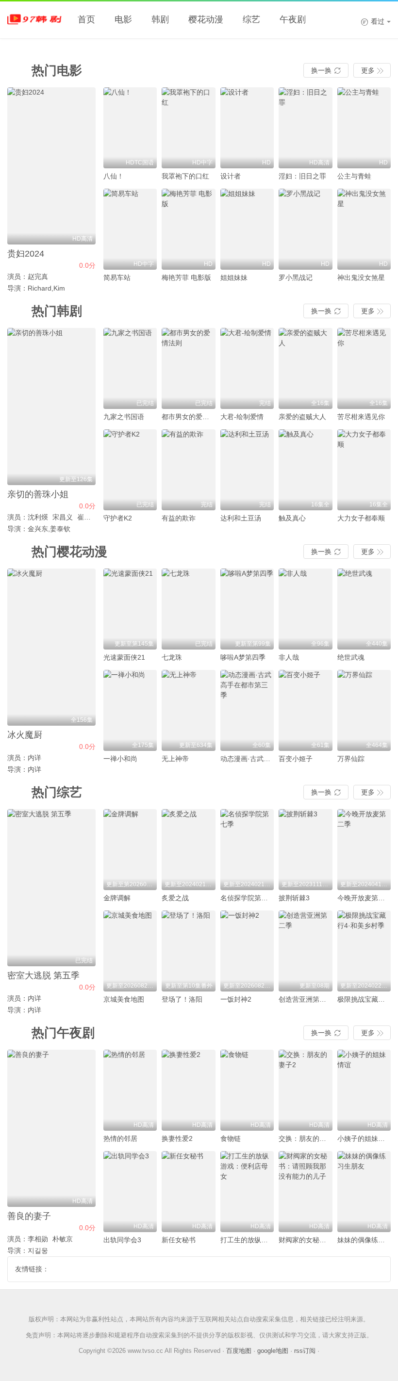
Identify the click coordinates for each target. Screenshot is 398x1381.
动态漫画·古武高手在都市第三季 (269, 759)
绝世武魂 (351, 657)
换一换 (326, 70)
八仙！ (113, 176)
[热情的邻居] (130, 1090)
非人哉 (289, 657)
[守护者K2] (130, 469)
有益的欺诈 (179, 518)
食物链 (230, 1138)
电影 (123, 19)
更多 (372, 70)
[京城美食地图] (130, 950)
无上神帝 (175, 759)
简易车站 (117, 277)
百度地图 (238, 1350)
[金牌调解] (130, 849)
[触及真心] (305, 469)
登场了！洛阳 (182, 999)
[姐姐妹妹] (247, 229)
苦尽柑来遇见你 (361, 417)
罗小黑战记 (296, 277)
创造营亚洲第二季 (306, 999)
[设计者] (247, 127)
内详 (34, 758)
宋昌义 (62, 517)
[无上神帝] (189, 710)
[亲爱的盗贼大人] (305, 368)
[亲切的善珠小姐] (51, 406)
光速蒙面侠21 (124, 657)
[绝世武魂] (364, 609)
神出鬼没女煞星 (361, 277)
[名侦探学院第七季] (247, 849)
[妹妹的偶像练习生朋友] (364, 1191)
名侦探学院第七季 (247, 898)
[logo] (36, 19)
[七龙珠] (189, 609)
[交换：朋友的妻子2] (305, 1090)
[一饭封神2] (247, 950)
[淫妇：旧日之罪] (305, 127)
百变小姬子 (296, 759)
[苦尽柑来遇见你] (364, 368)
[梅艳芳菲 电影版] (189, 229)
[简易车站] (130, 229)
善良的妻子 (29, 1216)
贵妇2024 (25, 254)
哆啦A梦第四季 (242, 657)
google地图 (272, 1350)
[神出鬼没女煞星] (364, 229)
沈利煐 (38, 517)
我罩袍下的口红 (185, 176)
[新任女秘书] (189, 1191)
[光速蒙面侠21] (130, 609)
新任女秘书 (179, 1240)
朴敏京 (62, 1239)
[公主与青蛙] (364, 127)
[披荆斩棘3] (305, 849)
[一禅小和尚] (130, 710)
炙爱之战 (175, 898)
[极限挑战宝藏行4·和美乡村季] (364, 950)
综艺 (251, 19)
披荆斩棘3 (294, 898)
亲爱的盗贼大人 (302, 417)
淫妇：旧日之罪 (302, 176)
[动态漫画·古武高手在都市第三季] (247, 710)
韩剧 (160, 19)
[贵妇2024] (51, 165)
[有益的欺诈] (189, 469)
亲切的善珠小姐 (37, 494)
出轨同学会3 (122, 1240)
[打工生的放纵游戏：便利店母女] (247, 1191)
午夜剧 (293, 19)
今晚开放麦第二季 (364, 898)
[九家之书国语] (130, 368)
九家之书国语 (123, 417)
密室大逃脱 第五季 (43, 975)
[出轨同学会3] (130, 1191)
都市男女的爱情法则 (192, 417)
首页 (86, 19)
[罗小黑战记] (305, 229)
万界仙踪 (351, 759)
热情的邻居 (120, 1138)
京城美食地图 (123, 999)
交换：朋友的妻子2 (308, 1138)
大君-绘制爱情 (242, 417)
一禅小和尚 (120, 759)
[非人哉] (305, 609)
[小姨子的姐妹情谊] (364, 1090)
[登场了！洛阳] (189, 950)
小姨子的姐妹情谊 (364, 1138)
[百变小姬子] (305, 710)
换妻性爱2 (177, 1138)
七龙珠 (172, 657)
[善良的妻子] (51, 1128)
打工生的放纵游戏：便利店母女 (267, 1240)
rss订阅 (304, 1350)
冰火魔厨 (24, 735)
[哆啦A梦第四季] (247, 609)
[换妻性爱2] (189, 1090)
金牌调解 (117, 898)
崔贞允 (87, 517)
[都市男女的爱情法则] (189, 368)
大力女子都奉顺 (361, 518)
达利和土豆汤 (240, 518)
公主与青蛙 (354, 176)
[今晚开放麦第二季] (364, 849)
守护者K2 (117, 518)
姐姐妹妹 (234, 277)
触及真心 (292, 518)
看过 (372, 21)
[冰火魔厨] (51, 647)
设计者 (230, 176)
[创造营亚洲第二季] (305, 950)
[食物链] (247, 1090)
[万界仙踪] (364, 710)
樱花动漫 (205, 19)
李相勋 (38, 1239)
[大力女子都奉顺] (364, 469)
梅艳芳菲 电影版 (186, 277)
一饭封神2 (235, 999)
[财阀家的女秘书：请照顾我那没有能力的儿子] (305, 1191)
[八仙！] (130, 127)
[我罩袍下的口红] (189, 127)
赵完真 (38, 276)
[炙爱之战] (189, 849)
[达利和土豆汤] (247, 469)
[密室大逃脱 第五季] (51, 887)
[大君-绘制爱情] (247, 368)
